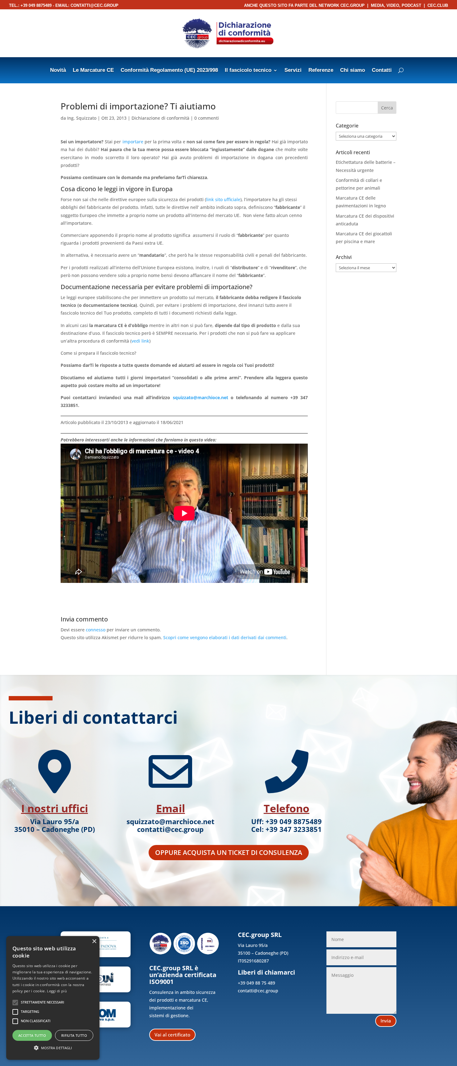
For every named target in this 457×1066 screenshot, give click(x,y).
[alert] (52, 998)
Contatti (382, 70)
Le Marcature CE (93, 70)
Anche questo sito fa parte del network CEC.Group (304, 5)
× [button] (94, 941)
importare (132, 142)
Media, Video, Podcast (396, 5)
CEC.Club (437, 5)
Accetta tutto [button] (32, 1035)
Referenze (320, 70)
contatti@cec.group (94, 5)
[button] (52, 1048)
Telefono (286, 808)
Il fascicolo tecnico (248, 70)
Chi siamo (352, 70)
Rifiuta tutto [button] (74, 1035)
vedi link (140, 341)
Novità (58, 70)
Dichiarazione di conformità (160, 118)
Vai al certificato (172, 1034)
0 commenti (206, 118)
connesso (95, 630)
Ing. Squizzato (81, 118)
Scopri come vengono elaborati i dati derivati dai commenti (224, 637)
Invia (386, 1021)
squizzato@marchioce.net (200, 397)
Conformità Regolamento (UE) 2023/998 (169, 70)
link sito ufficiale (223, 199)
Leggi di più (57, 991)
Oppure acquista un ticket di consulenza (228, 852)
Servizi (293, 70)
